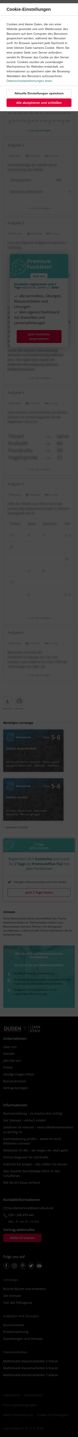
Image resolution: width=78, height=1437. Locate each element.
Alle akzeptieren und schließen (39, 103)
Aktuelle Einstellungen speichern (39, 93)
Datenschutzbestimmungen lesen (29, 80)
